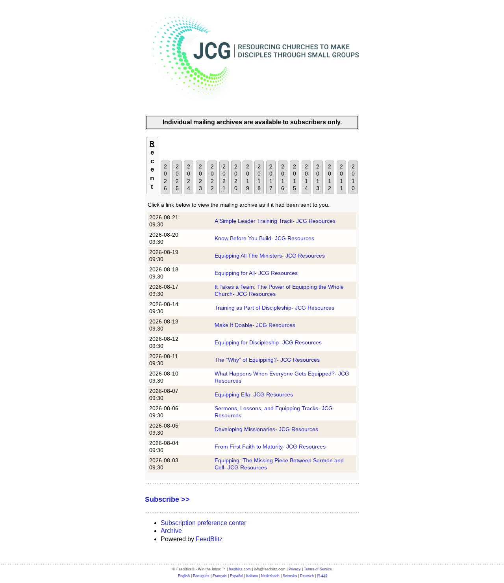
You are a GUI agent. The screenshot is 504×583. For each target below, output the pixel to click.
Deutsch (307, 576)
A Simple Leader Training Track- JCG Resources (275, 221)
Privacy (295, 569)
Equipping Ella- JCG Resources (254, 394)
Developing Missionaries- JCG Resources (266, 429)
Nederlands (270, 576)
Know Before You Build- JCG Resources (264, 238)
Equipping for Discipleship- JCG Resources (268, 342)
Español (236, 576)
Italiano (252, 576)
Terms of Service (318, 569)
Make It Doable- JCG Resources (255, 325)
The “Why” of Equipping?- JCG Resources (267, 360)
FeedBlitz (209, 539)
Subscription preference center (203, 522)
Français (220, 576)
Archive (171, 530)
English (184, 576)
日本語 (322, 576)
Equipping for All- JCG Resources (256, 273)
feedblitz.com (240, 569)
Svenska (290, 576)
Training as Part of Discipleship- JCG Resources (274, 308)
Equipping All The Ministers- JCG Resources (270, 255)
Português (201, 576)
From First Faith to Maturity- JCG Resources (270, 446)
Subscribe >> (167, 499)
